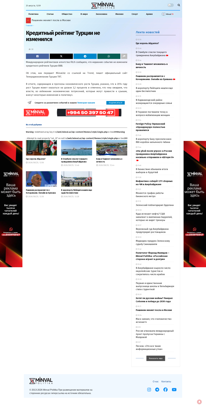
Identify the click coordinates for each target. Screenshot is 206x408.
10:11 (139, 306)
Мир (30, 153)
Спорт (135, 14)
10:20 (139, 294)
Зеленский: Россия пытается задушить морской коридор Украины (70, 20)
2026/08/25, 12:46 (71, 165)
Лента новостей (148, 32)
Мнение (119, 14)
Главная (29, 26)
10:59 (139, 210)
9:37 (139, 342)
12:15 (139, 96)
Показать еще (156, 358)
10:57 (139, 225)
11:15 (139, 201)
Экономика (101, 14)
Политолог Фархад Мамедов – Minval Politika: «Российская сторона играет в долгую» (152, 256)
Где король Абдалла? (36, 159)
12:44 (139, 60)
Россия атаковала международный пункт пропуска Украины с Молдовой (155, 334)
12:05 (139, 108)
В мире (84, 14)
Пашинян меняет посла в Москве (154, 310)
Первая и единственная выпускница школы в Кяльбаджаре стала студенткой (155, 286)
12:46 (139, 48)
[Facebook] (165, 390)
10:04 (139, 315)
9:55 (139, 327)
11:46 (139, 135)
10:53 (139, 237)
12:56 (139, 40)
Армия (149, 14)
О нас (156, 381)
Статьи (50, 14)
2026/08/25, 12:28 (71, 196)
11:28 (139, 177)
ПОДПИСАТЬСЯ (115, 103)
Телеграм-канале (86, 102)
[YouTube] (174, 390)
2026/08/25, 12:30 (36, 196)
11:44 (139, 147)
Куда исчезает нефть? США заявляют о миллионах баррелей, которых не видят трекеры (154, 216)
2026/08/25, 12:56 (36, 162)
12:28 (139, 84)
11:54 (139, 120)
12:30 (139, 72)
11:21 (139, 189)
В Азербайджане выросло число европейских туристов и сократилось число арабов (153, 271)
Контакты (166, 381)
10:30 (139, 279)
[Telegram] (157, 390)
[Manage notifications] (199, 402)
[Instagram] (149, 390)
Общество (67, 14)
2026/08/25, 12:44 (106, 165)
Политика (33, 14)
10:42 (139, 249)
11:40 (139, 165)
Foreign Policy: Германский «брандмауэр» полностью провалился (150, 127)
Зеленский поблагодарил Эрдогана (155, 205)
